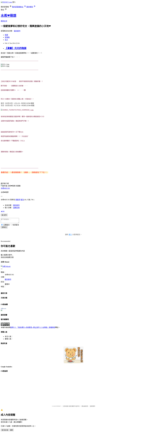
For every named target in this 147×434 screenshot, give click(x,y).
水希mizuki (3, 308)
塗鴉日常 (16, 208)
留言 (22, 200)
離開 (11, 430)
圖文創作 (17, 31)
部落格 (7, 37)
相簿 (6, 35)
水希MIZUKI (5, 188)
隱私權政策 (85, 406)
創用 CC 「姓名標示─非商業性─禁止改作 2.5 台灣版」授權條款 (32, 327)
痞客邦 (17, 200)
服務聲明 (92, 406)
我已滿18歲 (5, 430)
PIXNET (58, 406)
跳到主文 (4, 21)
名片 (6, 40)
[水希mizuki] (1, 310)
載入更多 (4, 215)
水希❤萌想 (8, 15)
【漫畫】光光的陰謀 (15, 48)
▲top (2, 211)
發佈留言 (4, 227)
